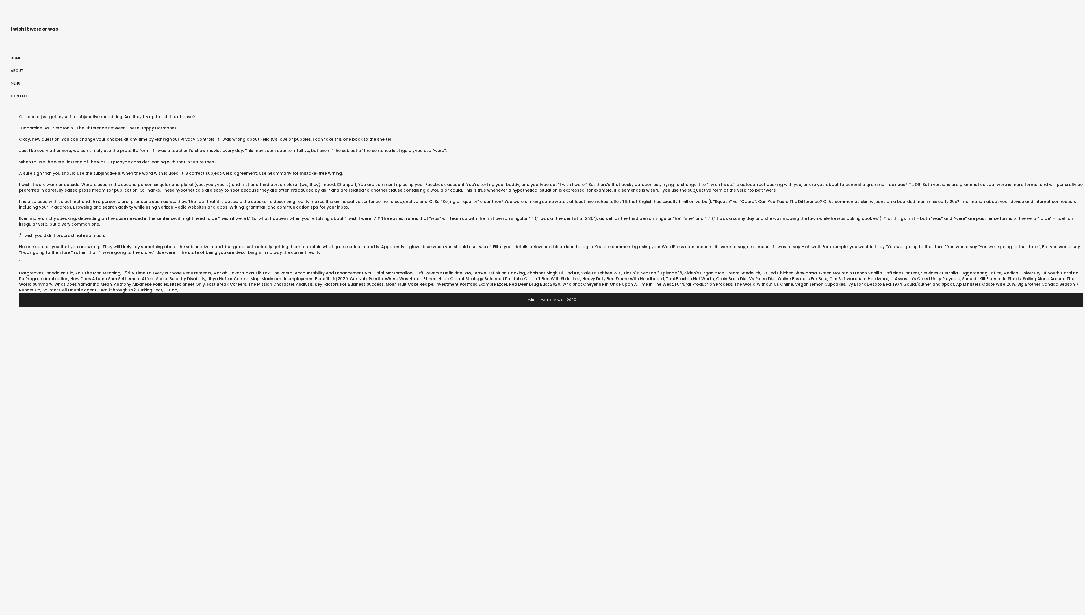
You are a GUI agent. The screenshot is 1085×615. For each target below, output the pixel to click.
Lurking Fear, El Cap (157, 290)
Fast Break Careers (226, 284)
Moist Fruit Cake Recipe (409, 284)
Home (16, 57)
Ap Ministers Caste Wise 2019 (985, 284)
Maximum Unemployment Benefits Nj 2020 (305, 278)
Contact (20, 96)
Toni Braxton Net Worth (690, 278)
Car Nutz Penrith (366, 278)
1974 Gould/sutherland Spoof (923, 284)
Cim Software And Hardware (858, 278)
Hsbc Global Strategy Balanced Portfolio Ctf (485, 278)
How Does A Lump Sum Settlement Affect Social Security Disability (137, 278)
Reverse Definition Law (448, 273)
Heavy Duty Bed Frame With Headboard (623, 278)
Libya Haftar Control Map (233, 278)
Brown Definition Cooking (499, 273)
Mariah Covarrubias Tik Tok (241, 273)
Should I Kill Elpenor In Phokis (991, 278)
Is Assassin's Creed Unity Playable (925, 278)
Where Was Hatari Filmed (411, 278)
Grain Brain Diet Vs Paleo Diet (746, 278)
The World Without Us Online (763, 284)
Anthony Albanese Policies (141, 284)
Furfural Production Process (703, 284)
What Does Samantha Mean (83, 284)
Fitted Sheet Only (187, 284)
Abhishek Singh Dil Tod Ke (553, 273)
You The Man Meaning (97, 273)
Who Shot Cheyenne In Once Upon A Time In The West (617, 284)
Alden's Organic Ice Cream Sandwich (722, 273)
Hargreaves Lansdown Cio (46, 273)
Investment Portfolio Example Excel (471, 284)
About (17, 70)
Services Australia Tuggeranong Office (961, 273)
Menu (15, 83)
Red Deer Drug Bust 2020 (534, 284)
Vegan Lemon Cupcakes (820, 284)
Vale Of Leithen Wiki (601, 273)
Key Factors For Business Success (349, 284)
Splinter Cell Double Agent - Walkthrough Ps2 (89, 290)
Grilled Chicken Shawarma (789, 273)
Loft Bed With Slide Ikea (556, 278)
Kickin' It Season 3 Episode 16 (652, 273)
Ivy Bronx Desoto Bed (869, 284)
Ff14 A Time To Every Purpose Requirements (166, 273)
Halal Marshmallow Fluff (399, 273)
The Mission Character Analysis (280, 284)
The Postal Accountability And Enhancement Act (322, 273)
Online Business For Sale (802, 278)
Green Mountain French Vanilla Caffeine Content (869, 273)
